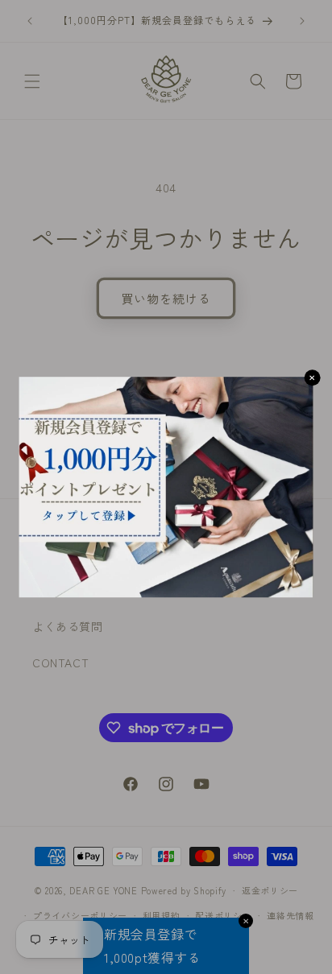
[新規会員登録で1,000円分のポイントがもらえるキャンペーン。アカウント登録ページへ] (166, 487)
